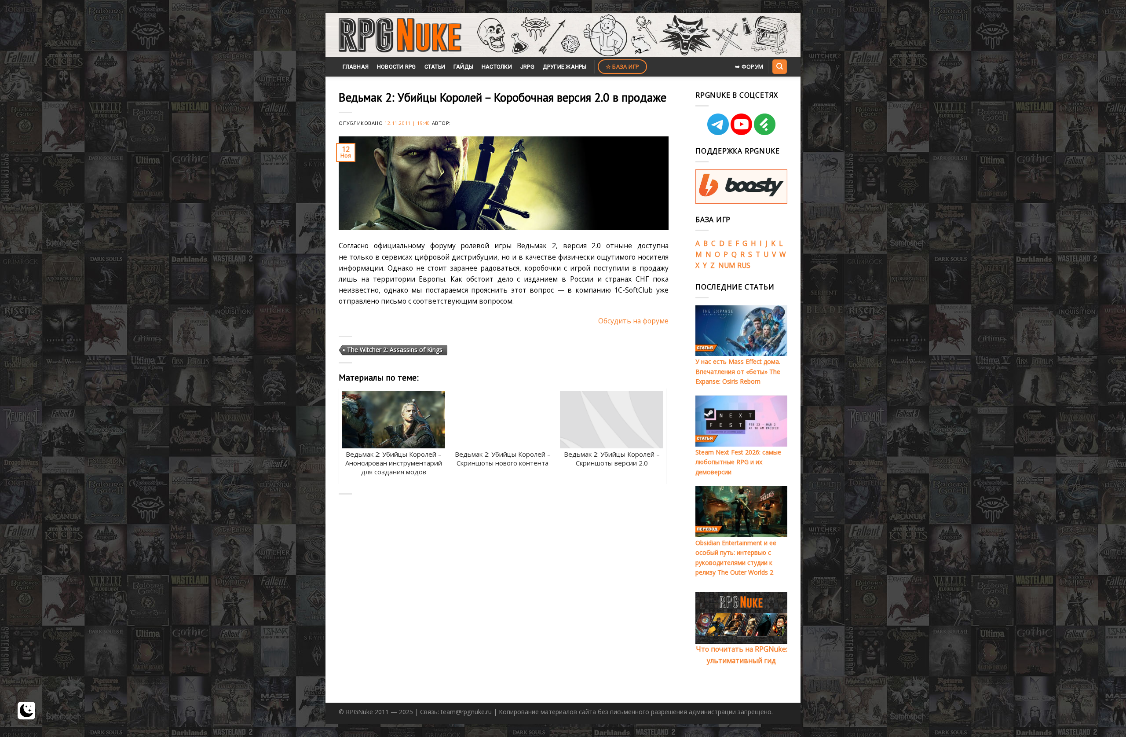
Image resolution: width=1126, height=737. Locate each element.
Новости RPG (396, 66)
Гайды (463, 66)
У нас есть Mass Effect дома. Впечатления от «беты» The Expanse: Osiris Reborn (737, 371)
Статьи (435, 66)
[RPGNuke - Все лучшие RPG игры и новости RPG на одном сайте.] (400, 35)
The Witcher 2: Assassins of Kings (394, 349)
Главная (356, 66)
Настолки (497, 66)
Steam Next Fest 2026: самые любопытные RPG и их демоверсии (738, 462)
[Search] (779, 66)
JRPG (527, 66)
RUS (743, 265)
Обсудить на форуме (633, 321)
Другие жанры (565, 66)
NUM (726, 265)
